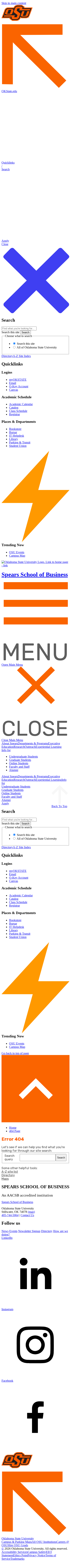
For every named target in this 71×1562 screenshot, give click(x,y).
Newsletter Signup (29, 1231)
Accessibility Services (15, 1552)
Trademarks (17, 1558)
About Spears (10, 743)
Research (19, 746)
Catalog (13, 407)
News (5, 1231)
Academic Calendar (21, 404)
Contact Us (27, 1215)
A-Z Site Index (22, 356)
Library (13, 439)
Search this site (10, 332)
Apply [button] (5, 803)
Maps (5, 1179)
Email (12, 383)
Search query (10, 1157)
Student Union (18, 445)
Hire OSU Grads (18, 1545)
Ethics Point (20, 1555)
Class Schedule (18, 411)
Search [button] (61, 1157)
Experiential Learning (49, 746)
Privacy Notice (36, 1555)
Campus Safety (37, 1552)
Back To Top (59, 806)
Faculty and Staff (19, 766)
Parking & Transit (19, 442)
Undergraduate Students (23, 756)
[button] (35, 166)
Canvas (13, 389)
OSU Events (16, 552)
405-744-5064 (10, 1215)
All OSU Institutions (44, 1541)
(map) (31, 1211)
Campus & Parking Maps (17, 1541)
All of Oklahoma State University (36, 347)
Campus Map (17, 555)
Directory (7, 356)
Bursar (13, 432)
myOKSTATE (18, 379)
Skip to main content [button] (14, 3)
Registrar (14, 414)
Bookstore (15, 429)
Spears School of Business (17, 1202)
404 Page (14, 1131)
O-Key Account (18, 386)
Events (13, 1231)
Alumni (13, 770)
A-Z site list (10, 1171)
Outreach (30, 746)
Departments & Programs (33, 743)
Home (12, 1127)
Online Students (18, 763)
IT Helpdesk (16, 435)
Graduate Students (20, 760)
